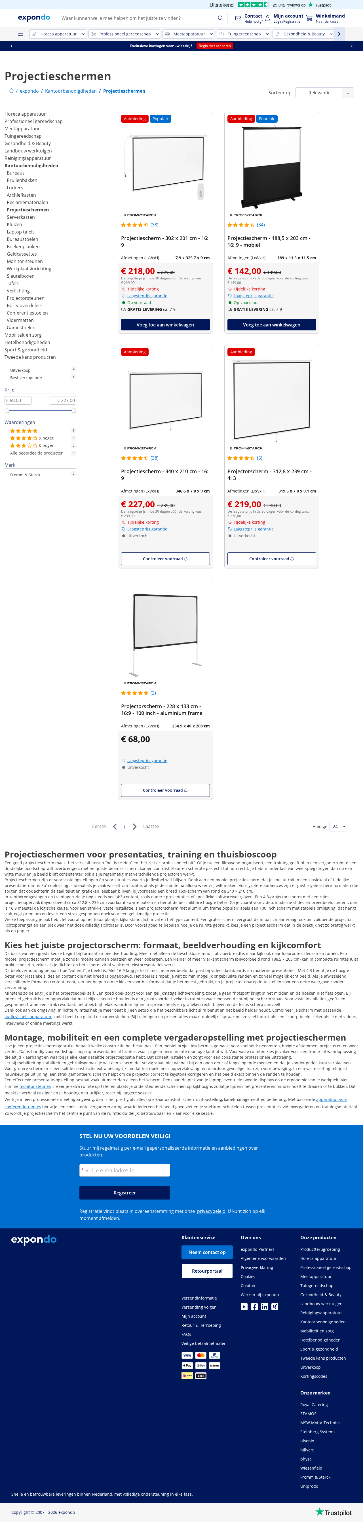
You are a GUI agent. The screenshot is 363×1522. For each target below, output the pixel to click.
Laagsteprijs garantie (147, 295)
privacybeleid (211, 1211)
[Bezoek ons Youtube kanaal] (244, 1308)
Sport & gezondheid (26, 350)
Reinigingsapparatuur (28, 158)
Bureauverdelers (25, 305)
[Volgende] (134, 827)
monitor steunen (35, 1086)
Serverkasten (21, 217)
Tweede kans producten (30, 357)
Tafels (13, 283)
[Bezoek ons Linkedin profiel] (264, 1308)
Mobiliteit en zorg (23, 335)
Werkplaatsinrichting (29, 269)
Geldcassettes (22, 254)
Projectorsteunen (26, 298)
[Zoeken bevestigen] (220, 18)
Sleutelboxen (21, 276)
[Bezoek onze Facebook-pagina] (254, 1308)
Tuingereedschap (23, 136)
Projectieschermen (28, 210)
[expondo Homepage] (11, 91)
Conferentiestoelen (27, 313)
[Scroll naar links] (33, 46)
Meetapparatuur (22, 129)
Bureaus (16, 173)
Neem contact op (207, 1252)
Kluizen (14, 224)
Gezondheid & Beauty (28, 143)
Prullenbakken (22, 180)
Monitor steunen (25, 261)
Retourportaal (207, 1271)
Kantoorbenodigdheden (31, 165)
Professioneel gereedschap (34, 121)
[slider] (7, 411)
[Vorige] (114, 827)
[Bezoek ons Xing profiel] (274, 1308)
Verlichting (18, 291)
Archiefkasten (21, 195)
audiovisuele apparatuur (28, 1016)
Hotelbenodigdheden (27, 342)
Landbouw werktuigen (28, 151)
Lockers (15, 187)
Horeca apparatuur (25, 114)
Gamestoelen (21, 327)
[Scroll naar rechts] (11, 46)
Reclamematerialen (27, 202)
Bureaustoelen (22, 239)
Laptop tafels (21, 232)
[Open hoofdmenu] (20, 34)
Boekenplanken (23, 246)
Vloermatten (20, 320)
